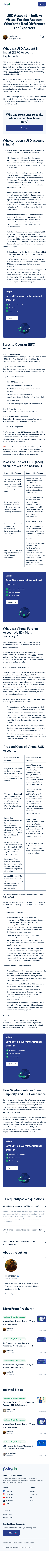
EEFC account (12, 84)
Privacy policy (7, 1543)
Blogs (32, 1497)
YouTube (9, 1497)
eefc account (14, 72)
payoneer (9, 657)
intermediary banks (39, 717)
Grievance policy (29, 1543)
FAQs (32, 1500)
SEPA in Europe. (39, 684)
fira (27, 1117)
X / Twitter (9, 1500)
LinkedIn (9, 1491)
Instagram (9, 1494)
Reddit (8, 1504)
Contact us (33, 1494)
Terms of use (17, 1543)
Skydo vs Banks (7, 1517)
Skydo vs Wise (7, 1514)
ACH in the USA (25, 684)
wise (34, 655)
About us (33, 1491)
